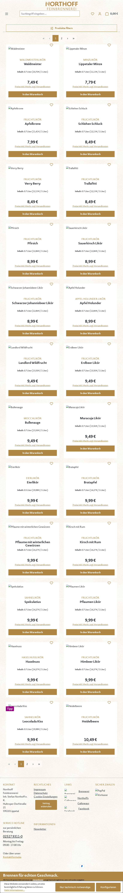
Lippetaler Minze (90, 64)
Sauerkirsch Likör (90, 243)
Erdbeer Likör (90, 363)
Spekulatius (32, 602)
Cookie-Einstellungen (45, 796)
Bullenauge (32, 423)
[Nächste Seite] (67, 38)
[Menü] (6, 14)
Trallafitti (90, 183)
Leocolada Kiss (32, 721)
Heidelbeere (90, 721)
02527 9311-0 (12, 836)
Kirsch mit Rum (90, 542)
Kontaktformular (12, 857)
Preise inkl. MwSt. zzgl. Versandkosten (32, 86)
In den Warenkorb (32, 94)
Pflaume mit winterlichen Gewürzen (32, 543)
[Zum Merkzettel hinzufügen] (51, 45)
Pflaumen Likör (90, 602)
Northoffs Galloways (83, 800)
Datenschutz (41, 793)
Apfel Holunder (90, 303)
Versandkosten (38, 880)
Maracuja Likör (90, 418)
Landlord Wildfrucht (33, 363)
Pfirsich (32, 243)
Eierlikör (33, 482)
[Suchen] (76, 14)
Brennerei (84, 791)
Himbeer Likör (90, 662)
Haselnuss (33, 662)
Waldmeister (33, 64)
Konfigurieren (108, 887)
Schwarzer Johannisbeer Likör (32, 303)
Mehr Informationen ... (14, 890)
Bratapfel (90, 482)
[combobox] (46, 14)
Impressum (40, 789)
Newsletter (40, 829)
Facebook (83, 808)
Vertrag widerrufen (46, 805)
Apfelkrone (33, 124)
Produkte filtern (63, 28)
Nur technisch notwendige (75, 887)
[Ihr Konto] (99, 14)
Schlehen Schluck (90, 124)
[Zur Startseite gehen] (61, 6)
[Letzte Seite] (73, 38)
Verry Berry (33, 183)
